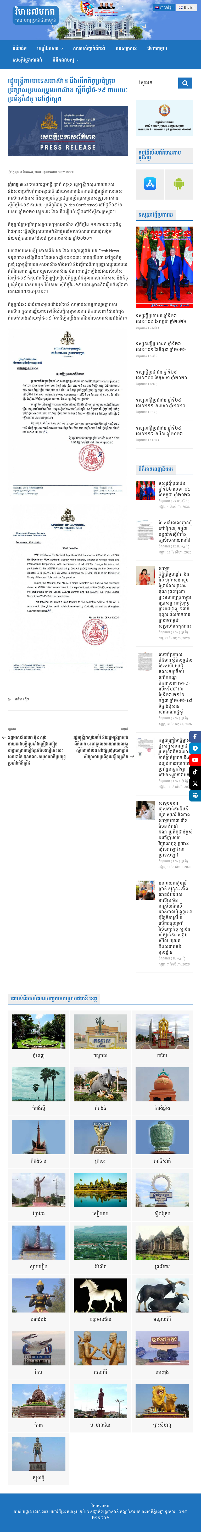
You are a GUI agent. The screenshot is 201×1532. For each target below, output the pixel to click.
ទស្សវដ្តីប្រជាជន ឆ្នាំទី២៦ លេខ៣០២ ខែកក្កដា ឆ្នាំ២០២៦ (161, 319)
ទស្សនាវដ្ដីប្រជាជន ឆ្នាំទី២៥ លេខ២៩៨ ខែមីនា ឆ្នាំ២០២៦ (159, 431)
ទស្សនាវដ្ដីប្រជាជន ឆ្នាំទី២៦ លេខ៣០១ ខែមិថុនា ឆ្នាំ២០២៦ (161, 347)
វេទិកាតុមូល (157, 48)
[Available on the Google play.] (178, 184)
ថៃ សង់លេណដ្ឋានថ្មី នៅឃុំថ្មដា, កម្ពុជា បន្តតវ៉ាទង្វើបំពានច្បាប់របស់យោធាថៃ (175, 531)
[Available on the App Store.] (150, 184)
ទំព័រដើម (20, 48)
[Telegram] (195, 748)
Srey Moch (66, 172)
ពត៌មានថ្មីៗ (22, 699)
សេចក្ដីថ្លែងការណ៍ (27, 60)
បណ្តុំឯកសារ (47, 48)
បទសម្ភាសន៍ (126, 48)
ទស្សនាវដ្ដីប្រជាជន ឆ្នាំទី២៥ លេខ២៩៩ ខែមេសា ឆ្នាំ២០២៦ (160, 403)
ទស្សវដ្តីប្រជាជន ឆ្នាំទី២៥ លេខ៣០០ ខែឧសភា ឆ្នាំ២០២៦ (161, 375)
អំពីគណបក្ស (63, 60)
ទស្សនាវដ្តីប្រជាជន (155, 215)
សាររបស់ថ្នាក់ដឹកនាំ (89, 48)
